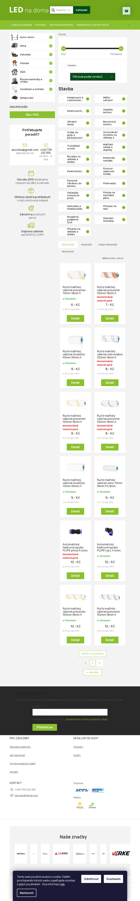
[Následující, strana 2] (93, 663)
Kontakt (14, 772)
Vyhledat (81, 10)
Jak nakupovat (17, 755)
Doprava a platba (21, 25)
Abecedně (68, 251)
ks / (32, 115)
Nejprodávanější (108, 244)
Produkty (78, 747)
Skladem (71, 65)
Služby (77, 755)
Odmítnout (91, 879)
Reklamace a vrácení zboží (93, 25)
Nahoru (94, 672)
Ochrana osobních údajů (23, 763)
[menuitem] (32, 37)
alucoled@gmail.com (24, 149)
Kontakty (40, 25)
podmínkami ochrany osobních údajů (86, 719)
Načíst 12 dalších (93, 653)
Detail (75, 318)
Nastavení (26, 893)
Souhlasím (113, 879)
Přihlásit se (45, 727)
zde (62, 884)
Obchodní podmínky (61, 25)
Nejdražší (86, 244)
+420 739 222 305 (46, 151)
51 (100, 663)
